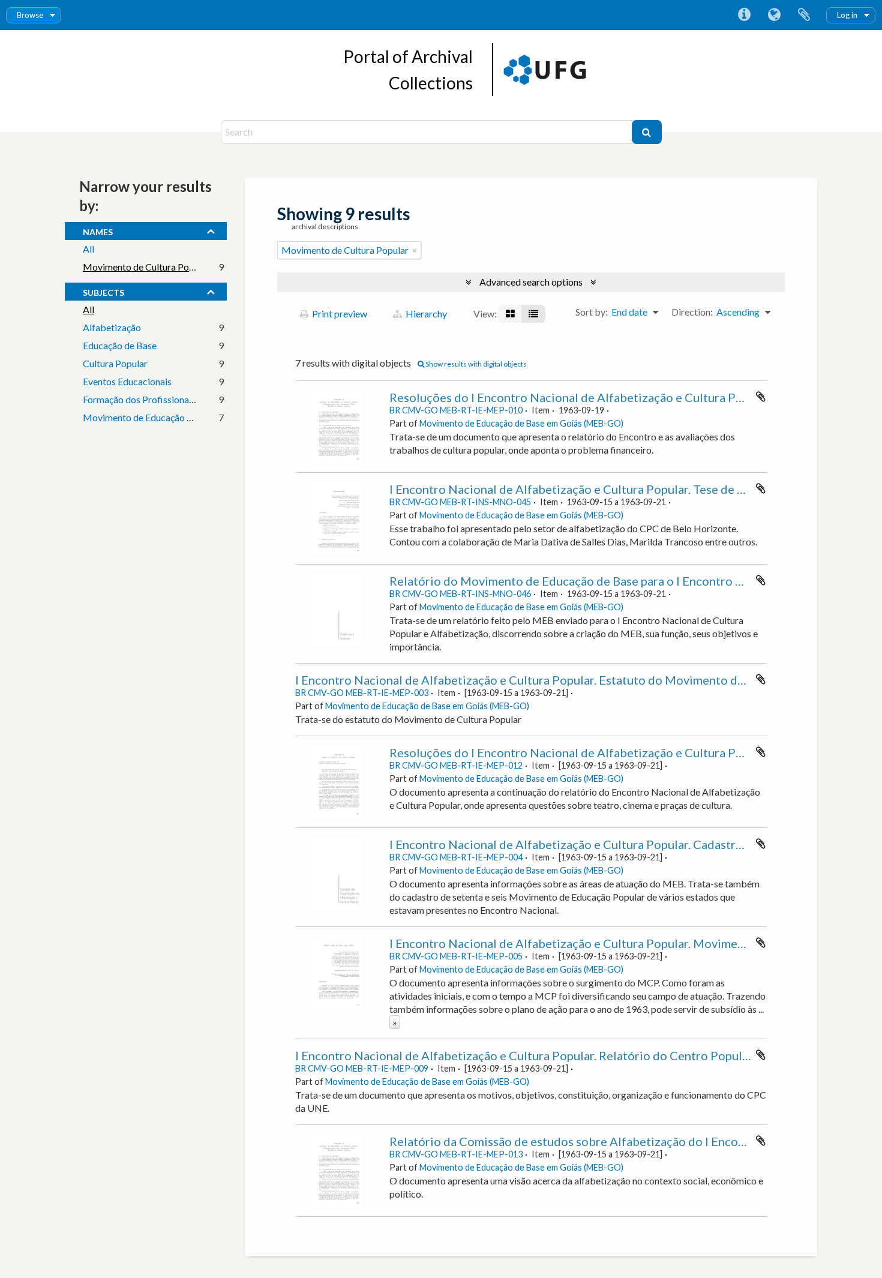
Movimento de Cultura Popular (146, 266)
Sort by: (591, 311)
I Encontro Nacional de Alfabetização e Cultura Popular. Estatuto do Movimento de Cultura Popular (563, 680)
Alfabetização (112, 327)
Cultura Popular (115, 363)
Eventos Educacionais (127, 381)
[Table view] (533, 314)
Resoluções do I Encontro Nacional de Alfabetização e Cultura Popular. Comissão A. (615, 397)
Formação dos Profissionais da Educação (166, 399)
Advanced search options (531, 281)
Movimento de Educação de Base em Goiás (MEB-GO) (521, 423)
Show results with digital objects (475, 363)
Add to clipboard (761, 397)
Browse (30, 15)
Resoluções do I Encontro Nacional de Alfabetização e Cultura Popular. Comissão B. (614, 752)
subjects (103, 291)
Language (774, 15)
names (98, 230)
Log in (847, 15)
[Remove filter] (414, 250)
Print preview (338, 313)
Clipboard (804, 15)
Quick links (744, 15)
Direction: (692, 311)
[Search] (647, 132)
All (88, 248)
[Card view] (510, 314)
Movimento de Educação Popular (151, 417)
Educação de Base (120, 345)
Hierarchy (425, 313)
